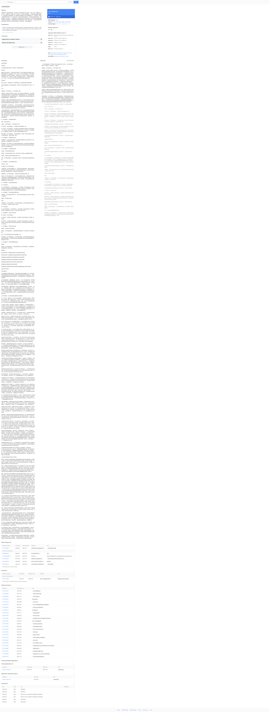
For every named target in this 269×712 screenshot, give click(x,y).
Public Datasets (133, 710)
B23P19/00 (6, 27)
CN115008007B (5, 607)
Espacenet (56, 56)
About (118, 710)
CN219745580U (5, 621)
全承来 (56, 22)
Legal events (65, 52)
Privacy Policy (145, 710)
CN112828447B (5, 599)
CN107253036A (5, 558)
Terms (139, 710)
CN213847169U (5, 651)
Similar (59, 16)
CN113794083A (5, 593)
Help (151, 710)
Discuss (66, 56)
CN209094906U (5, 596)
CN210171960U (5, 618)
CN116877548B (5, 578)
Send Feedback (125, 710)
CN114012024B (5, 645)
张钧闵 (66, 22)
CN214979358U (5, 642)
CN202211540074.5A (6, 669)
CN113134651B (5, 601)
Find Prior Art (52, 16)
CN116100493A (5, 623)
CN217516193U (5, 634)
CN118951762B (5, 629)
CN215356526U (5, 640)
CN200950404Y (5, 553)
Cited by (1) (60, 52)
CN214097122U (5, 604)
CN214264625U (5, 564)
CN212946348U (5, 561)
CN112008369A (5, 548)
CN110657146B (5, 590)
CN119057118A (5, 637)
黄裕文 (59, 22)
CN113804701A (5, 612)
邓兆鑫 (62, 22)
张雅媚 (69, 22)
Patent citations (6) (54, 52)
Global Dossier (62, 56)
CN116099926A (5, 653)
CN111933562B (5, 626)
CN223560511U (5, 656)
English (56, 20)
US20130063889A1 (6, 556)
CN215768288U (5, 648)
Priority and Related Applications (59, 54)
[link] (22, 29)
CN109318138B (5, 615)
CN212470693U (5, 631)
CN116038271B (5, 610)
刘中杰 (53, 22)
